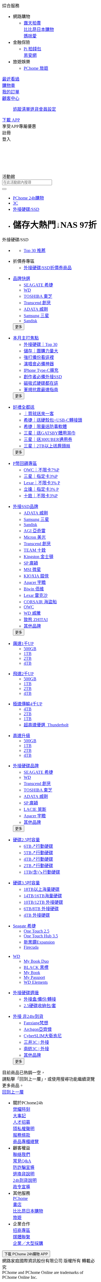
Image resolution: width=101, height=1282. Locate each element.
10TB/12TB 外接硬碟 (43, 902)
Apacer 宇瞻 (35, 582)
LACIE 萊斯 (35, 809)
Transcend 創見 (37, 302)
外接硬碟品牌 (26, 765)
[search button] (4, 189)
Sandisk (30, 320)
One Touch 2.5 (36, 931)
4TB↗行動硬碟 (38, 859)
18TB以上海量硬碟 (42, 889)
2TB (28, 658)
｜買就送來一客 (39, 413)
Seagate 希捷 (24, 926)
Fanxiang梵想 (36, 1023)
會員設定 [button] (47, 109)
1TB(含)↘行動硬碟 (42, 872)
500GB (30, 648)
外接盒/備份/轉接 (40, 999)
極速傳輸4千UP (27, 704)
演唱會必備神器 (39, 364)
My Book (32, 972)
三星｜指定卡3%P (41, 476)
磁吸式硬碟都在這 (41, 383)
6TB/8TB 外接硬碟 (41, 908)
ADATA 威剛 (36, 309)
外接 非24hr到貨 (28, 1016)
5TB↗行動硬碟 (38, 852)
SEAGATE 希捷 (38, 285)
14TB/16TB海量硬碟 (43, 896)
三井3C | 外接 (36, 1042)
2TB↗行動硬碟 (38, 865)
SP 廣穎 (31, 563)
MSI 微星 (32, 569)
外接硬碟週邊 (26, 992)
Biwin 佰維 (34, 589)
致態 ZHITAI (36, 619)
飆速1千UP (23, 643)
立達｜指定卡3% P (41, 489)
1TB (28, 653)
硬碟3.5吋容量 (26, 883)
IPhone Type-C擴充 (41, 370)
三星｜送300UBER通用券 (48, 439)
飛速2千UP (23, 673)
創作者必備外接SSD (43, 376)
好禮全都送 (23, 407)
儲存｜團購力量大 (41, 351)
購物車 (8, 85)
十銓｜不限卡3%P (41, 495)
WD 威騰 (32, 613)
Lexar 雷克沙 (36, 595)
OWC (29, 607)
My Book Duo (36, 961)
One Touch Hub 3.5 (41, 936)
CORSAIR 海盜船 (40, 602)
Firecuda (31, 947)
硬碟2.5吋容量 (26, 840)
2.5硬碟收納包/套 (40, 1005)
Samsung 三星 (36, 315)
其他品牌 (32, 626)
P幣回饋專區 (25, 463)
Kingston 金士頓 (38, 556)
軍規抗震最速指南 (41, 389)
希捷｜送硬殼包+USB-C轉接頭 (53, 420)
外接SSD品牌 (25, 506)
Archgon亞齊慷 (38, 1029)
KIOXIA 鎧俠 (36, 576)
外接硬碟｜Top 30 (40, 344)
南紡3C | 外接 (36, 1048)
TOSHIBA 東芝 (38, 296)
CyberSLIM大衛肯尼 (43, 1036)
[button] (50, 36)
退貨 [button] (34, 109)
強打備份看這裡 (39, 357)
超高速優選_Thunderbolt (46, 725)
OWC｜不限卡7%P (41, 470)
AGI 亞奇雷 (35, 530)
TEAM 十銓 (35, 550)
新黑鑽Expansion (39, 942)
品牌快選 (21, 278)
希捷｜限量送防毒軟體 (45, 426)
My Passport (34, 977)
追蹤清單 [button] (21, 109)
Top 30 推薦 (35, 250)
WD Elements (36, 982)
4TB (28, 663)
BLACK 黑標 (36, 967)
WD (27, 290)
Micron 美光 (35, 537)
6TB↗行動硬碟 (38, 846)
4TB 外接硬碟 (37, 915)
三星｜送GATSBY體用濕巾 (49, 433)
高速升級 (21, 735)
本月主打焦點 (26, 338)
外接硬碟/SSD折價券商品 (48, 267)
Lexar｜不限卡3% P (42, 483)
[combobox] (50, 182)
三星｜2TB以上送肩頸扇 (47, 446)
